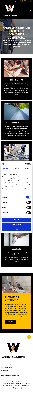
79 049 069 (28, 1)
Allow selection (16, 224)
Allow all (16, 220)
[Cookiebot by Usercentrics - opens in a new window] (23, 164)
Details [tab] (16, 168)
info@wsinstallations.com (12, 375)
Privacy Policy (16, 381)
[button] (10, 322)
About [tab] (27, 168)
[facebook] (29, 337)
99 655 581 (20, 1)
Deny (16, 229)
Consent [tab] (5, 168)
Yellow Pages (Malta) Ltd (22, 383)
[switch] (28, 202)
